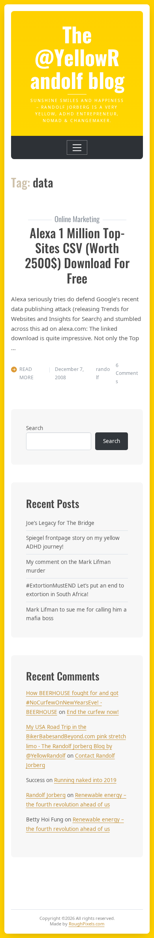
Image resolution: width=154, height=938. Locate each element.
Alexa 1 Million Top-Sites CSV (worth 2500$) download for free (77, 255)
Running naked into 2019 (85, 780)
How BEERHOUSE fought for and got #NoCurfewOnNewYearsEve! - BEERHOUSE (72, 703)
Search (34, 428)
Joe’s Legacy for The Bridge (60, 522)
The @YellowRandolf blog (77, 57)
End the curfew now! (93, 712)
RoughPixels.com (87, 924)
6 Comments (127, 373)
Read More (26, 373)
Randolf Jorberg (46, 795)
